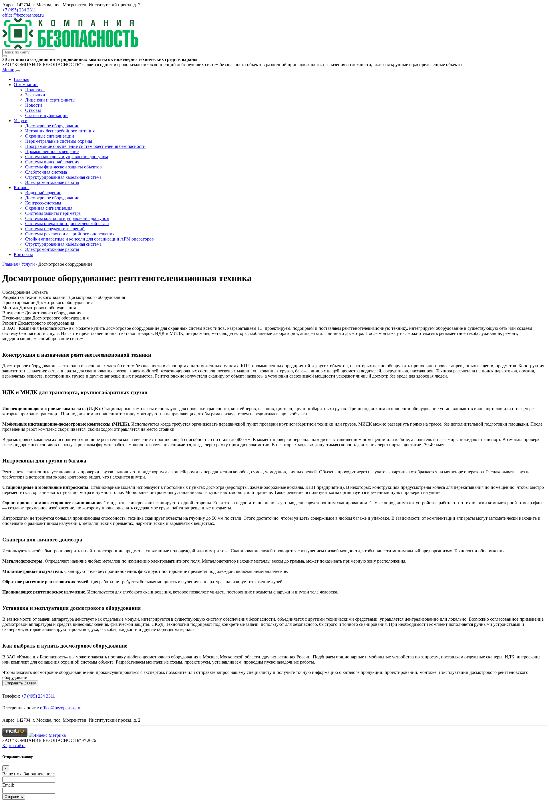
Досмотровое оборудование (52, 125)
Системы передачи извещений (55, 228)
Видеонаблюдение (43, 192)
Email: (8, 785)
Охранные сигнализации (49, 136)
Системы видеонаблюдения (52, 161)
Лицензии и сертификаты (50, 100)
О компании (26, 84)
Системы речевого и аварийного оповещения (69, 233)
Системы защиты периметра (53, 213)
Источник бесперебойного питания (60, 130)
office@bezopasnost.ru (23, 15)
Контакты (23, 254)
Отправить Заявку (20, 683)
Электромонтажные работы (52, 182)
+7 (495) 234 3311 (19, 9)
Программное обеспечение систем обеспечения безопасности (85, 146)
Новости (33, 105)
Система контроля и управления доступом (66, 156)
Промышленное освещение (52, 151)
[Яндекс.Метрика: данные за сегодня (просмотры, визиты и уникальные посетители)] (47, 735)
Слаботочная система (46, 172)
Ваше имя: (12, 773)
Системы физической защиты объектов (63, 166)
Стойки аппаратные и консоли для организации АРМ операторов (89, 239)
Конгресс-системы (43, 202)
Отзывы (33, 110)
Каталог (21, 187)
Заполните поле (39, 773)
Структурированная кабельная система (63, 177)
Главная (21, 79)
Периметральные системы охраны (58, 141)
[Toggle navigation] (17, 71)
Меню (8, 69)
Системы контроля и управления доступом (67, 218)
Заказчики (35, 94)
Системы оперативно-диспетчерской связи (67, 223)
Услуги (20, 120)
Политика (35, 89)
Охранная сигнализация (48, 208)
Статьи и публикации (46, 115)
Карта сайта (13, 745)
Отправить (14, 797)
